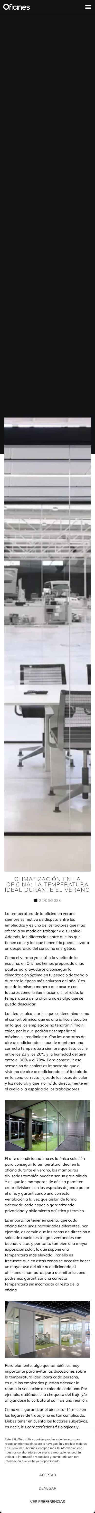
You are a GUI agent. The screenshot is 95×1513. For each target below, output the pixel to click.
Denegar (47, 1488)
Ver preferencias (47, 1501)
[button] (88, 7)
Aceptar (47, 1475)
